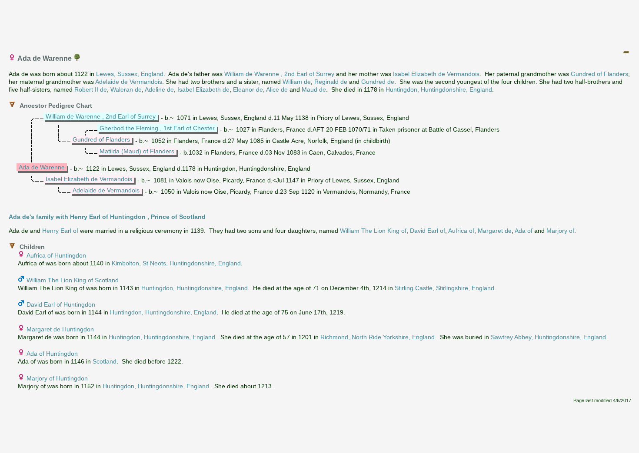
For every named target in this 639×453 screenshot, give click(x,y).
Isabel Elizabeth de (203, 89)
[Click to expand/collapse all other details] (626, 52)
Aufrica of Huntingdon (56, 255)
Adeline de (159, 89)
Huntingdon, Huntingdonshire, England (439, 89)
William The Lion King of (373, 230)
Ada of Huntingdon (52, 353)
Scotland (104, 361)
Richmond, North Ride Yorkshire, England (377, 337)
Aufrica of (461, 230)
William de (297, 81)
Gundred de (377, 81)
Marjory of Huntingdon (57, 378)
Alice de (277, 89)
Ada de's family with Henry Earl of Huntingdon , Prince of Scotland (107, 216)
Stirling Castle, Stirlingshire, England (444, 287)
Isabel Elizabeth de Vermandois (436, 73)
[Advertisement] (320, 23)
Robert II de (90, 89)
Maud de (314, 89)
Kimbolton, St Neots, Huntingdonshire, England (176, 263)
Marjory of (560, 230)
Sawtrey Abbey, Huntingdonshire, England (548, 337)
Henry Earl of (60, 230)
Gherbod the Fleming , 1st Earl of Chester (157, 128)
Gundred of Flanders (599, 73)
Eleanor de (248, 89)
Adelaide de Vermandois (128, 81)
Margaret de (495, 230)
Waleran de (126, 89)
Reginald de (330, 81)
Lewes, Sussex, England (129, 73)
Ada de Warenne (42, 167)
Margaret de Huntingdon (60, 329)
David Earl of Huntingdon (61, 304)
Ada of (523, 230)
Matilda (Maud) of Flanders (137, 151)
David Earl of (427, 230)
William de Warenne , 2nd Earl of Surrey (279, 73)
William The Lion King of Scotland (73, 280)
